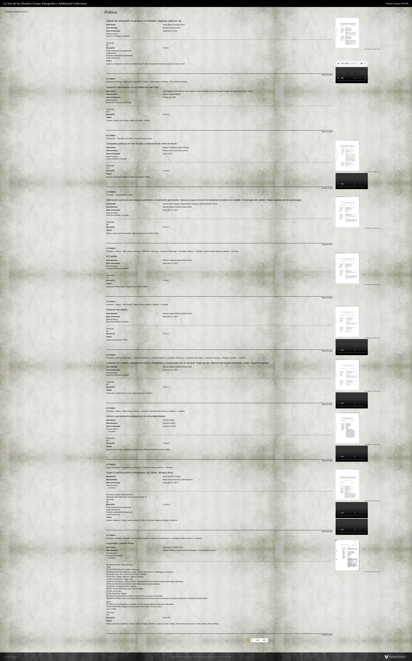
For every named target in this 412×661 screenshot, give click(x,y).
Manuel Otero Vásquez (189, 204)
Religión (165, 520)
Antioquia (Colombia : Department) (119, 82)
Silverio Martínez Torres (208, 204)
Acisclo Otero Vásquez (171, 204)
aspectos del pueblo (114, 449)
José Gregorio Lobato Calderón (197, 91)
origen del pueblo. (136, 120)
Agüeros (109, 64)
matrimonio (133, 177)
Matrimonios (137, 64)
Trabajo (172, 624)
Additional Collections (72, 3)
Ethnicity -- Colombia (150, 358)
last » (265, 640)
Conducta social (128, 449)
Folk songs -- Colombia (177, 251)
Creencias (128, 64)
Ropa (157, 233)
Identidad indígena (121, 177)
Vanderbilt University (11, 657)
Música (109, 233)
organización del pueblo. (122, 233)
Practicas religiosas (154, 520)
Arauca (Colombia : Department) (118, 467)
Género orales (135, 624)
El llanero (139, 449)
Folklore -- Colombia (195, 251)
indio (129, 520)
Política (146, 64)
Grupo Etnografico (45, 3)
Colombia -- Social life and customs (173, 82)
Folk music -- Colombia (159, 251)
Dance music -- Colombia (131, 358)
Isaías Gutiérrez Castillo (172, 476)
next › (258, 640)
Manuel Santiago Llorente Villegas (176, 147)
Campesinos (118, 64)
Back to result (327, 75)
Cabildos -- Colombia (231, 251)
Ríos (168, 449)
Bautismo (109, 177)
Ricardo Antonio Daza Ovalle (241, 91)
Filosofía (152, 624)
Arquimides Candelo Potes (173, 547)
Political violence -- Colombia (162, 467)
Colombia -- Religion (221, 358)
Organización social (139, 233)
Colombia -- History (113, 358)
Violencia (173, 520)
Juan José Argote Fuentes (219, 91)
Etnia (210, 624)
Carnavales (110, 393)
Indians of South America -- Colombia (165, 538)
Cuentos (109, 120)
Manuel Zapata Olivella (397, 3)
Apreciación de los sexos (185, 624)
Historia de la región (121, 120)
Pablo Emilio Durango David (174, 25)
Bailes (204, 624)
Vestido (198, 624)
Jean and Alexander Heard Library (182, 657)
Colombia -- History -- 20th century (146, 82)
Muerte (141, 177)
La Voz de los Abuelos (17, 3)
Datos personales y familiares (117, 624)
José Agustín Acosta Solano (173, 91)
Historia (124, 520)
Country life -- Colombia (115, 138)
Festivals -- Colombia (141, 251)
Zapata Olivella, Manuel (213, 251)
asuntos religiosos (113, 520)
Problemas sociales (157, 449)
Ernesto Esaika (168, 420)
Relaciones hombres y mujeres (161, 64)
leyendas (135, 520)
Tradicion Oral (179, 64)
